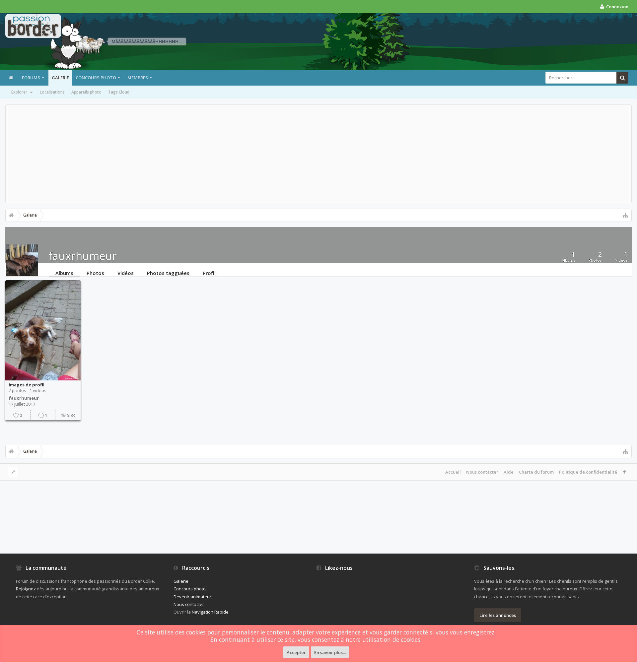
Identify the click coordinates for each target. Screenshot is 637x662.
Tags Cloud (118, 92)
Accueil (453, 472)
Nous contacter (482, 472)
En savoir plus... (330, 652)
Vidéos (125, 273)
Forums (31, 78)
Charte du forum (536, 472)
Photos (95, 273)
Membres (137, 78)
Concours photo (96, 78)
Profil (209, 273)
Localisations (52, 92)
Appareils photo (86, 92)
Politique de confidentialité (588, 472)
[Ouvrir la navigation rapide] (625, 215)
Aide (509, 472)
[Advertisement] (318, 153)
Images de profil (26, 385)
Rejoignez (26, 589)
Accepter (296, 652)
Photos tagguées (168, 273)
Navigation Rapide (210, 612)
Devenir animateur (192, 597)
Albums (64, 273)
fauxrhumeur (24, 398)
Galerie (60, 78)
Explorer (19, 92)
